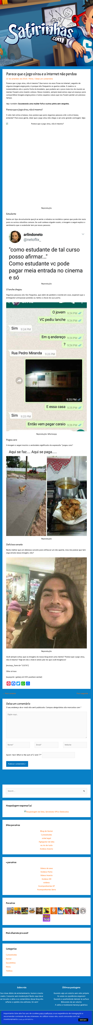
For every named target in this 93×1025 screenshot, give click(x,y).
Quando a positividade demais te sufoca (71, 999)
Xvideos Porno (46, 872)
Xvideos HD (46, 879)
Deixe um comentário (44, 79)
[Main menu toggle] (87, 33)
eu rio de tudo (47, 845)
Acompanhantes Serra (46, 890)
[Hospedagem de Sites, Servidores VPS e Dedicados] (46, 812)
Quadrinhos (11, 963)
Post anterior (9, 693)
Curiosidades (46, 835)
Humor (9, 959)
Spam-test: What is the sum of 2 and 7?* (24, 755)
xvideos (46, 883)
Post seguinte (83, 693)
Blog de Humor (46, 831)
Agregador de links (46, 842)
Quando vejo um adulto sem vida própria (71, 993)
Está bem (83, 1020)
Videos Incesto (46, 875)
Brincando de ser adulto (71, 1002)
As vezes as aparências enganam (71, 996)
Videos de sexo (46, 868)
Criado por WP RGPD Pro (25, 1019)
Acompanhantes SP (46, 886)
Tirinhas (9, 971)
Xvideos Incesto (46, 849)
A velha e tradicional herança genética (71, 1005)
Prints (31, 79)
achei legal (46, 838)
